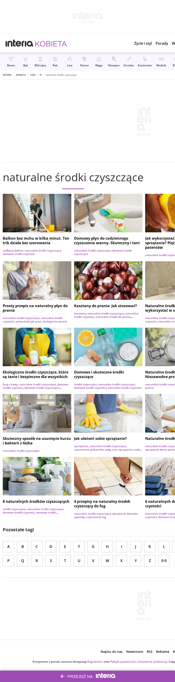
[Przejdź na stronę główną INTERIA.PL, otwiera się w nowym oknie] (19, 43)
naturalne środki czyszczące (43, 250)
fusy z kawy (10, 384)
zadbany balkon (13, 250)
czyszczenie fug (96, 517)
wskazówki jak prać (28, 321)
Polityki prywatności (123, 662)
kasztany (80, 313)
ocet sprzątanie (122, 449)
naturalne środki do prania (113, 317)
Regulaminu (95, 662)
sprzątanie (81, 446)
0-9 (164, 560)
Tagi (32, 74)
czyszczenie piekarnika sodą (92, 449)
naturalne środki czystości (125, 388)
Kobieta (21, 74)
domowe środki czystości (19, 254)
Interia (7, 74)
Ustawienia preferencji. (153, 661)
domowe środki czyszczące (41, 388)
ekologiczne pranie (54, 321)
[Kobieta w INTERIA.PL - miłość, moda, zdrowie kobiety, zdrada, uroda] (51, 43)
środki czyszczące (85, 384)
